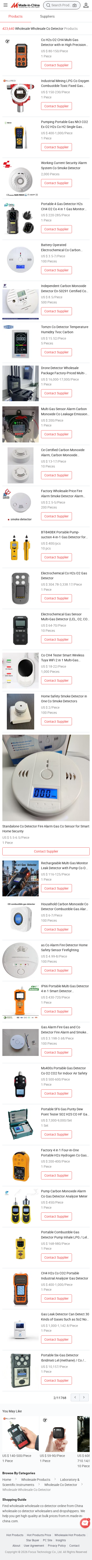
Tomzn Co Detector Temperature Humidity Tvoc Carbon (64, 329)
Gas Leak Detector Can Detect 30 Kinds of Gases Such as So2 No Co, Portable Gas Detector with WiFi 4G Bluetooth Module (65, 1317)
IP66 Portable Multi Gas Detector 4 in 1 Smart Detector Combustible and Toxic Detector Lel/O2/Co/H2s (65, 989)
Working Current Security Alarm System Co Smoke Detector (64, 165)
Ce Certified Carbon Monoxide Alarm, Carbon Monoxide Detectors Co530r (62, 452)
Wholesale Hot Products (69, 1535)
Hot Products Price (39, 1535)
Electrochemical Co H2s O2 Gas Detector (64, 575)
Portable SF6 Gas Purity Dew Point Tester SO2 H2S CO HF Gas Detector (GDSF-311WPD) (65, 1112)
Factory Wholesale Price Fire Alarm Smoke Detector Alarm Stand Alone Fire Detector (62, 493)
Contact (74, 1546)
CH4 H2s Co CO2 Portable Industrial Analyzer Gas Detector (64, 1275)
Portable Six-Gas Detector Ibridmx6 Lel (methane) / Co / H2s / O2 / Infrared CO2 (62, 1358)
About (16, 1546)
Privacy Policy (57, 1546)
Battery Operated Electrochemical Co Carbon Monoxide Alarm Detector (60, 247)
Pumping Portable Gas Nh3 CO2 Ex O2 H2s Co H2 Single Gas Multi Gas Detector (64, 124)
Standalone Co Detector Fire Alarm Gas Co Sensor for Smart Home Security (45, 829)
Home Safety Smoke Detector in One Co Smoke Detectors (64, 698)
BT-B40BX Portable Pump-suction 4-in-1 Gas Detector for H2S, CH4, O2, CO (63, 535)
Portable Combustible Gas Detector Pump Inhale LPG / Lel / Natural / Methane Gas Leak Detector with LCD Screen (65, 1235)
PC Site (47, 1540)
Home (6, 1479)
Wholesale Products (35, 1479)
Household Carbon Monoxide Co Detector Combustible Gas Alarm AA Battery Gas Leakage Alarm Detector (65, 907)
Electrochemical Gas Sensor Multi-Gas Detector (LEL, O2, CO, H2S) (64, 617)
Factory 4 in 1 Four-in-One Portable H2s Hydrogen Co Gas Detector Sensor (64, 1153)
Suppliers (47, 16)
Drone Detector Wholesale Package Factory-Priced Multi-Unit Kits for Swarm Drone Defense (63, 370)
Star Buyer (32, 1540)
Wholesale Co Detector (60, 1484)
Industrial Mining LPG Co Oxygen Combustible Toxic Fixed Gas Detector (65, 83)
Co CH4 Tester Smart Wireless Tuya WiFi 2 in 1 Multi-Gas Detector (62, 658)
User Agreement (34, 1546)
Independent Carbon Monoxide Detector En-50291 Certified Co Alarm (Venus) (63, 288)
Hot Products (14, 1535)
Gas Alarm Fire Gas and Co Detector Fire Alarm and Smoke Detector (63, 1030)
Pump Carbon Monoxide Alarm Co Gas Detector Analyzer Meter (64, 1193)
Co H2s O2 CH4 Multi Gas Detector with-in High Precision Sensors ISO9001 (63, 42)
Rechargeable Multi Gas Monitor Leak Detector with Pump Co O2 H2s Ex (64, 866)
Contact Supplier (56, 65)
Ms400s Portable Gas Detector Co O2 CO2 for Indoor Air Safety (64, 1070)
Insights (61, 1540)
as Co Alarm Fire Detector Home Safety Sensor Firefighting (64, 947)
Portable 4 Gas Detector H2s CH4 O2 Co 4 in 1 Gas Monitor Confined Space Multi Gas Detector (62, 206)
